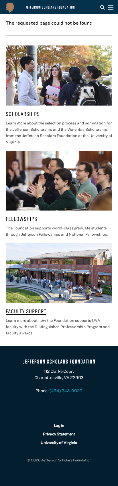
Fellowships (21, 218)
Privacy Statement (59, 434)
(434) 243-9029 (66, 390)
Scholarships (23, 113)
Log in (59, 425)
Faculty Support (26, 311)
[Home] (42, 7)
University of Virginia (59, 442)
